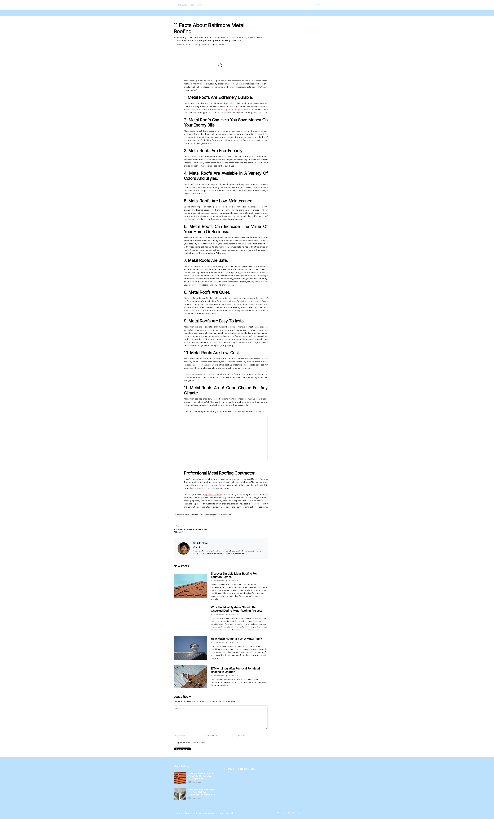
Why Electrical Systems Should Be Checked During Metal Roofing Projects (236, 609)
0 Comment (219, 45)
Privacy (306, 813)
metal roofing (225, 515)
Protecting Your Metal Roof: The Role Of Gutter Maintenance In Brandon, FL (201, 792)
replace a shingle (212, 494)
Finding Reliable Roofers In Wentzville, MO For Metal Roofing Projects (200, 776)
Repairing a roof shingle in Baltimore (235, 109)
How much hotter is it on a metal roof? (236, 638)
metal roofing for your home (187, 515)
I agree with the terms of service (190, 742)
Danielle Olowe (181, 45)
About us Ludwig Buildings (289, 813)
